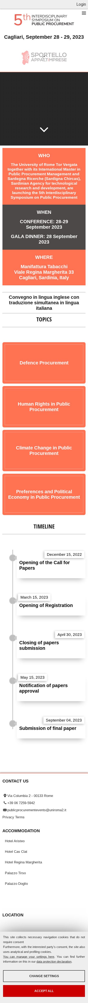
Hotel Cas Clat (16, 852)
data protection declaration (53, 961)
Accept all (44, 991)
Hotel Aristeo (15, 841)
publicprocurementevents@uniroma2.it (36, 810)
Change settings (44, 976)
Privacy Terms (13, 817)
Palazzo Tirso (15, 873)
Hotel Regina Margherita (23, 862)
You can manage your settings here (28, 956)
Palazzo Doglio (16, 884)
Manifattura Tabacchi (44, 266)
